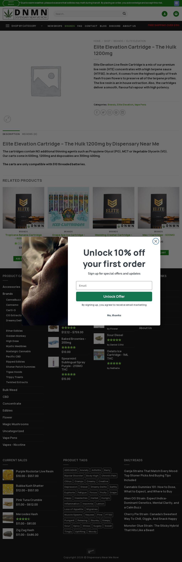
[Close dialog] (156, 241)
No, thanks (114, 315)
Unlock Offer (114, 296)
